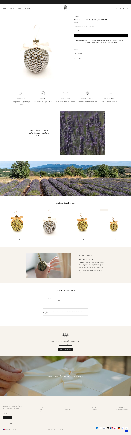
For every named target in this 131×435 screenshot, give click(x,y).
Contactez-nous (68, 411)
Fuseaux (41, 407)
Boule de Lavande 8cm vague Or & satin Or (17, 239)
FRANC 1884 (19, 8)
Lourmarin (94, 407)
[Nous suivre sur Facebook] (4, 423)
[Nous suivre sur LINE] (11, 423)
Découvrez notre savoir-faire (85, 275)
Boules (41, 409)
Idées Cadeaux (43, 405)
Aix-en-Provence (95, 405)
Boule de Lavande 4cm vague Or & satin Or (114, 239)
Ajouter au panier (101, 36)
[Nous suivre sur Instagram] (7, 423)
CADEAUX (5, 8)
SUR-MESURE (27, 8)
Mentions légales (118, 411)
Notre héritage (68, 405)
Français (115, 8)
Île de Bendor (94, 409)
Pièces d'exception (44, 411)
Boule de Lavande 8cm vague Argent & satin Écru (49, 239)
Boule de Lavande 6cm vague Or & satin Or (81, 239)
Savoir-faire (67, 407)
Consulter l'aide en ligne (65, 349)
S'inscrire (7, 417)
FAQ (65, 414)
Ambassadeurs (68, 409)
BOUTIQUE (12, 8)
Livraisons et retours (119, 405)
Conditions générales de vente (121, 409)
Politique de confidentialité (120, 407)
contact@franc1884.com (65, 345)
